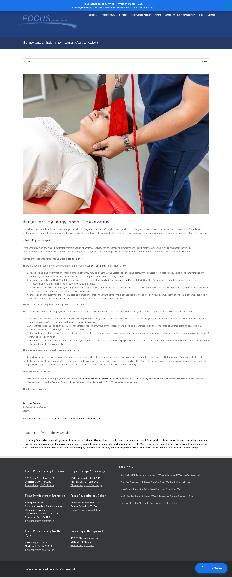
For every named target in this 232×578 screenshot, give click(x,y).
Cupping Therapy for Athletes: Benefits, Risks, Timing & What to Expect (156, 482)
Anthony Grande (31, 403)
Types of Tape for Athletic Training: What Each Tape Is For (149, 503)
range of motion (123, 280)
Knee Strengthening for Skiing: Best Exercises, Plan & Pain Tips (151, 489)
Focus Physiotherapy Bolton (88, 495)
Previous (29, 61)
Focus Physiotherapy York (87, 531)
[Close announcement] (227, 5)
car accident (75, 258)
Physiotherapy (77, 418)
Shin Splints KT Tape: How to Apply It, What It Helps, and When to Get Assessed (160, 475)
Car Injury (65, 418)
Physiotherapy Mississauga (88, 471)
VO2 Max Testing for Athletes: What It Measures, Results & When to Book (157, 496)
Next (204, 61)
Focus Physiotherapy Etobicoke (45, 471)
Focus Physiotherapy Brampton (45, 495)
